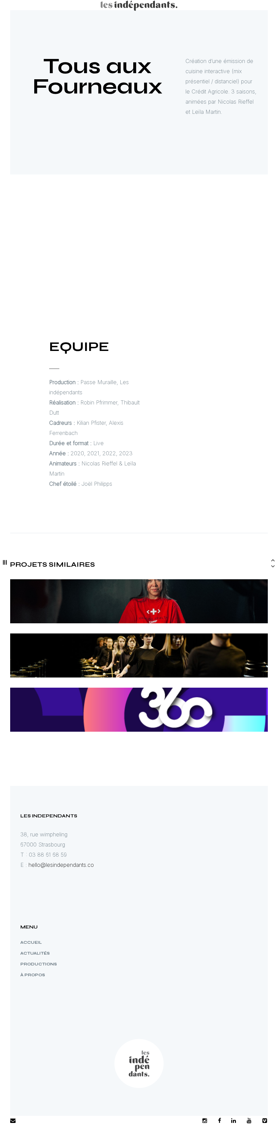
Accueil (31, 942)
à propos (32, 975)
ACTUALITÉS (35, 953)
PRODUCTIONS (38, 964)
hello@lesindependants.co (61, 864)
